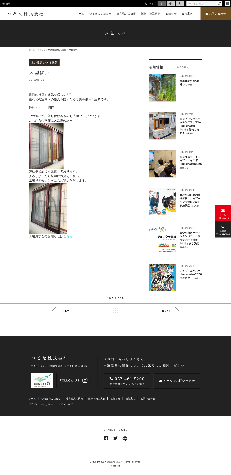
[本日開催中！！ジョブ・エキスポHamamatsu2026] (162, 163)
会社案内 (130, 398)
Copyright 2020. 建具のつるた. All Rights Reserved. (115, 462)
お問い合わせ (217, 13)
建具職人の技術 (74, 398)
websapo (115, 466)
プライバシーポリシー (41, 404)
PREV (64, 311)
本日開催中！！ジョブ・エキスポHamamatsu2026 (191, 160)
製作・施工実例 (96, 398)
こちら (68, 236)
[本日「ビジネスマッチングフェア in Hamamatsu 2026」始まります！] (162, 125)
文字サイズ (150, 3)
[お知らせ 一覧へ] (182, 67)
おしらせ (187, 84)
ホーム (32, 398)
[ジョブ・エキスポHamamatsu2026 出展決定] (162, 277)
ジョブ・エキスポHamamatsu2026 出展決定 (191, 274)
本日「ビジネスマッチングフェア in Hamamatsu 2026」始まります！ (190, 125)
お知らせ (115, 398)
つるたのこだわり (50, 398)
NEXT (166, 311)
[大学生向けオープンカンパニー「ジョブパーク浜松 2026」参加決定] (162, 239)
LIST (115, 311)
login (227, 3)
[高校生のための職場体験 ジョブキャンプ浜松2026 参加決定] (162, 201)
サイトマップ (65, 404)
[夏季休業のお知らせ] (162, 87)
